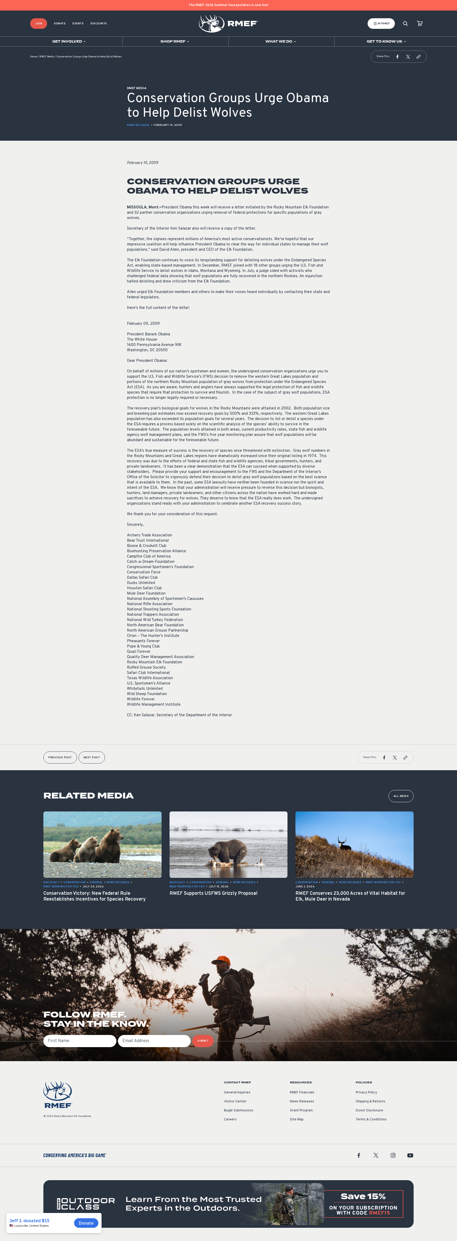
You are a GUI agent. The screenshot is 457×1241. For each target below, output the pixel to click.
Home (33, 56)
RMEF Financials (302, 1093)
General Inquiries (237, 1093)
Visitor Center (235, 1101)
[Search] (405, 23)
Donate (60, 23)
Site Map (297, 1119)
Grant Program (301, 1110)
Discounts (98, 23)
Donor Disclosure (369, 1110)
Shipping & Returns (370, 1101)
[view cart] (419, 23)
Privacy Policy (366, 1093)
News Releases (138, 125)
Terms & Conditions (371, 1119)
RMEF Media (46, 56)
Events (78, 23)
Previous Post (60, 757)
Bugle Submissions (238, 1110)
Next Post (92, 757)
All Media (401, 796)
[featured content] (228, 1204)
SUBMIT (203, 1041)
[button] (397, 56)
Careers (230, 1119)
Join (38, 23)
